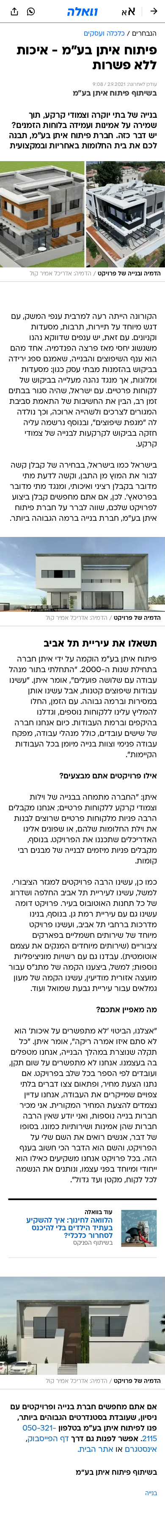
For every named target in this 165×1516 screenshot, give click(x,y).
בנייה (151, 1493)
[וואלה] (82, 11)
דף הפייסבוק (48, 1439)
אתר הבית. (95, 1450)
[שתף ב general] (14, 11)
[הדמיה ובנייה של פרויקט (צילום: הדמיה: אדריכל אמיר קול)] (82, 221)
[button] (128, 11)
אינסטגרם (141, 1450)
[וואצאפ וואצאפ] (31, 11)
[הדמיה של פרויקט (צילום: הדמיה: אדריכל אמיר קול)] (82, 581)
